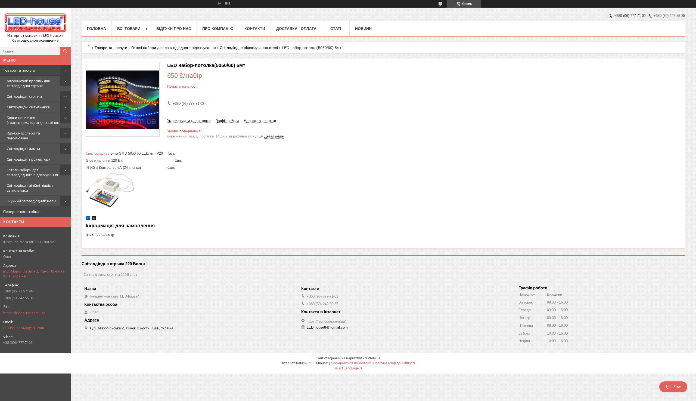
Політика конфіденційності (394, 363)
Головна (96, 28)
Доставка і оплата (296, 28)
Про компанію (217, 28)
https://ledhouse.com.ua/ (24, 312)
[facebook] (88, 219)
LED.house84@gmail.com (23, 327)
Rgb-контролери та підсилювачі (23, 135)
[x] (94, 219)
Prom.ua (374, 358)
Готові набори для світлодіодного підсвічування (32, 172)
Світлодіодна (96, 153)
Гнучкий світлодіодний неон (31, 200)
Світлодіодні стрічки (24, 96)
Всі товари (128, 28)
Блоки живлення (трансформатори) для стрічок (33, 120)
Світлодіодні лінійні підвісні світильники (30, 188)
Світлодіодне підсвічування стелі (249, 47)
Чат (677, 387)
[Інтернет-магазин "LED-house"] (35, 22)
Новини (363, 28)
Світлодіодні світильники (28, 107)
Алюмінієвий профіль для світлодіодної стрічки (28, 83)
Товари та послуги (19, 70)
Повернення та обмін (22, 211)
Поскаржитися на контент (351, 363)
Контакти (254, 28)
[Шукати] (65, 51)
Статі (335, 28)
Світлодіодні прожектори (29, 159)
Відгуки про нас (173, 28)
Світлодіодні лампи (23, 148)
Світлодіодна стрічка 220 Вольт (110, 274)
